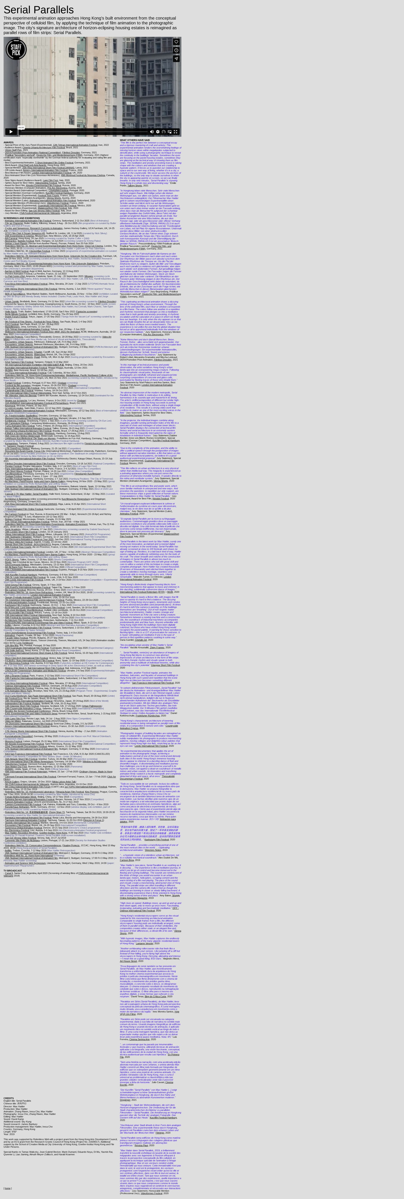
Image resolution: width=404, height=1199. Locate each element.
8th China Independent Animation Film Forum (27, 786)
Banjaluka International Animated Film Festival (28, 817)
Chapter (38, 352)
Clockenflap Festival (39, 251)
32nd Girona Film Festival (18, 585)
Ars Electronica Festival (17, 663)
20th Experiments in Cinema (19, 236)
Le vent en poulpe (14, 408)
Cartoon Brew (127, 860)
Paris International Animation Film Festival (26, 468)
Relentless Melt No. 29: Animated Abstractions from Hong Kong (37, 256)
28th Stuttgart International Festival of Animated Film (31, 489)
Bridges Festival (13, 519)
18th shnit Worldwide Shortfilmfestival (24, 610)
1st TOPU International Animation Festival (86, 786)
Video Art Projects (14, 337)
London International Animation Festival (51, 172)
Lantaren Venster (144, 943)
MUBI (170, 592)
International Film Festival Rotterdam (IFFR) (142, 592)
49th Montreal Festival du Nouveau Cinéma (83, 175)
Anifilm (8, 625)
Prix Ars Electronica (57, 188)
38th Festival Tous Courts (18, 547)
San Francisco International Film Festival (153, 683)
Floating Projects (71, 845)
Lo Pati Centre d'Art (15, 276)
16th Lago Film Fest (15, 718)
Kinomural (10, 405)
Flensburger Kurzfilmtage (87, 473)
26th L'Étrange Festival (16, 675)
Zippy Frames (157, 647)
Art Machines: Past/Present (19, 481)
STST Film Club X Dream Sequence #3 (25, 233)
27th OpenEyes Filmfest (17, 448)
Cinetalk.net (141, 640)
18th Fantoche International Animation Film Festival (31, 678)
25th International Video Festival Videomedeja (28, 393)
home (8, 1188)
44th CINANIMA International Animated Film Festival (31, 569)
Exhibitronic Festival (15, 420)
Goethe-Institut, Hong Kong (53, 833)
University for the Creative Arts (86, 256)
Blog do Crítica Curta (155, 996)
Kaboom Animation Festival (18, 802)
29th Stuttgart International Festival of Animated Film (31, 347)
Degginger (125, 1100)
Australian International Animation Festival (26, 367)
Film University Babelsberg (85, 263)
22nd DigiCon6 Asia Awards (32, 165)
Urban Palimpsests (92, 706)
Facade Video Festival (16, 638)
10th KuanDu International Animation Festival (27, 587)
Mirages (89, 276)
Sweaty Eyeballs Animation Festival (23, 597)
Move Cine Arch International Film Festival (26, 658)
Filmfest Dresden (71, 152)
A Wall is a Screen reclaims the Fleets (24, 433)
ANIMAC (9, 769)
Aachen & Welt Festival (16, 271)
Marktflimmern (12, 326)
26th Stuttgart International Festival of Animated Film (31, 853)
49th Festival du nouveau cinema (22, 617)
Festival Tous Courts (48, 195)
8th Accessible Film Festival (19, 612)
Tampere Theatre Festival (20, 446)
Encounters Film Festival (17, 825)
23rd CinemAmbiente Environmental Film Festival (30, 632)
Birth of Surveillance (15, 294)
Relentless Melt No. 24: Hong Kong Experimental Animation (35, 375)
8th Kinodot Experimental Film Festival (24, 744)
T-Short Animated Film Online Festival (54, 162)
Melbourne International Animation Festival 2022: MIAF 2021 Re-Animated (42, 331)
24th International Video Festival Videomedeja (28, 615)
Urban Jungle (12, 301)
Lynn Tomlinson (24, 643)
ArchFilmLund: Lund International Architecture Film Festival (35, 607)
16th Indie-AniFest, (14, 650)
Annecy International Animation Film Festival (45, 170)
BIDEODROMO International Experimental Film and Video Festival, (39, 622)
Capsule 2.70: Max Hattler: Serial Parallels (26, 494)
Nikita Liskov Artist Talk (64, 781)
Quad (37, 357)
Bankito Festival (26, 241)
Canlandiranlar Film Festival (19, 390)
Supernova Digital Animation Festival (23, 827)
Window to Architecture (94, 761)
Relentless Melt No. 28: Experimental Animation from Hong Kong (37, 263)
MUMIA (9, 370)
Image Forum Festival (16, 316)
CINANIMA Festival (58, 190)
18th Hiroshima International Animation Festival (28, 701)
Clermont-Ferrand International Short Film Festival (30, 776)
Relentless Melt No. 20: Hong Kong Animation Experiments (34, 524)
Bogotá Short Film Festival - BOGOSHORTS (28, 544)
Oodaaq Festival (13, 476)
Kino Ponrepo (92, 791)
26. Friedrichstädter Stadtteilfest (21, 415)
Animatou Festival (129, 513)
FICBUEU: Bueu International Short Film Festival (29, 660)
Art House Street (128, 961)
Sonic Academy (13, 529)
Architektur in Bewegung (17, 499)
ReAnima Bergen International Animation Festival (29, 799)
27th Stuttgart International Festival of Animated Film (31, 749)
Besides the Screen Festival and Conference (28, 711)
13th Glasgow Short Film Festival (22, 706)
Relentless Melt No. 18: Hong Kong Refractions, (29, 592)
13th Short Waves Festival (18, 471)
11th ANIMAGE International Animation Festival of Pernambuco (36, 403)
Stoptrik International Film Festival (22, 822)
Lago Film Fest (50, 180)
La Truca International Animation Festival (25, 372)
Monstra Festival (13, 741)
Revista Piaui (141, 1145)
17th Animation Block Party (18, 691)
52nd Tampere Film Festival (19, 362)
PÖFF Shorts (12, 559)
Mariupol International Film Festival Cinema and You (31, 418)
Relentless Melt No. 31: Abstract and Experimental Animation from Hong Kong (44, 246)
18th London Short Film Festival (21, 532)
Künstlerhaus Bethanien (17, 807)
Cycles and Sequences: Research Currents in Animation (33, 228)
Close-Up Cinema (94, 246)
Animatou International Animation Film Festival (52, 200)
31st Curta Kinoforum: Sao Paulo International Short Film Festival (38, 696)
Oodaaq (62, 383)
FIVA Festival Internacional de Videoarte (40, 213)
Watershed (39, 354)
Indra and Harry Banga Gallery (49, 481)
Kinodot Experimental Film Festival (43, 185)
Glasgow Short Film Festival (165, 665)
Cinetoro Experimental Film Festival (23, 804)
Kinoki (8, 562)
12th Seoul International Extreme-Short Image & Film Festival (36, 653)
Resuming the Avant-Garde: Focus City (25, 451)
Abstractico (10, 241)
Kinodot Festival (161, 498)
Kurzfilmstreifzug (13, 473)
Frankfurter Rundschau (148, 715)
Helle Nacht (11, 311)
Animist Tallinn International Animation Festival (28, 428)
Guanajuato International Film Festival (57, 205)
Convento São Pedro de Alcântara (22, 840)
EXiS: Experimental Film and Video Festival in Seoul (31, 713)
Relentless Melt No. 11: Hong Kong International (28, 855)
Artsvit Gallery (12, 781)
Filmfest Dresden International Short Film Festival (30, 463)
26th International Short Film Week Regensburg (29, 761)
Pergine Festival (13, 466)
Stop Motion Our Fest (16, 766)
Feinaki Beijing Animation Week (20, 797)
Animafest (10, 635)
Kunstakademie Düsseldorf (19, 736)
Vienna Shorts (54, 198)
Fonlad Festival (13, 383)
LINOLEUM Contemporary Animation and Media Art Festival (35, 670)
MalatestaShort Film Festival (52, 208)
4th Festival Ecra (13, 698)
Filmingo (160, 1132)
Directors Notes (153, 850)
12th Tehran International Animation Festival (75, 145)
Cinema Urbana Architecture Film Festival (44, 147)
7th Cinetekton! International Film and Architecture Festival (34, 600)
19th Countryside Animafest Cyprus (23, 708)
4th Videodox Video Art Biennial (20, 395)
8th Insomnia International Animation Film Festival (30, 458)
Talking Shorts (135, 185)
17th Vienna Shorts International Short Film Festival (31, 731)
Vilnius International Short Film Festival (24, 534)
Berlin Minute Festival (16, 314)
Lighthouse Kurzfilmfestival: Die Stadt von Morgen (30, 438)
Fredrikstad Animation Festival (20, 602)
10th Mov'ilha (11, 645)
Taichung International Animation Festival (25, 820)
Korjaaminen (11, 443)
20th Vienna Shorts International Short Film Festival (31, 289)
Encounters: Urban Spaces (19, 342)
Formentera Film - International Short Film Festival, (31, 486)
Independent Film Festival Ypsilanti (22, 703)
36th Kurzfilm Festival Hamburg (21, 574)
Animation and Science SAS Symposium (25, 863)
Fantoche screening (86, 311)
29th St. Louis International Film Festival (25, 577)
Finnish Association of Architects (101, 443)
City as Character (14, 223)
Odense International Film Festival (22, 685)
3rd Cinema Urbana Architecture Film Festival (28, 431)
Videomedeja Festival (46, 183)
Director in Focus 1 (93, 820)
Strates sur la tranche (16, 400)
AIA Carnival (11, 238)
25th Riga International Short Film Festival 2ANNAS (48, 167)
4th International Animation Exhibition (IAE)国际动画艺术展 (34, 364)
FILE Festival (12, 324)
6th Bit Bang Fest (14, 567)
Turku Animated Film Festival (20, 425)
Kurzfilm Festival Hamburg (59, 193)
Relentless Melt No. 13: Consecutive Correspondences (33, 845)
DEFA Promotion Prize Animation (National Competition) (33, 152)
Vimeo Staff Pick (13, 150)
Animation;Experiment (76, 524)
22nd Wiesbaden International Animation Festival (29, 410)
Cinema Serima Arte (139, 1039)
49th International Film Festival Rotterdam (26, 771)
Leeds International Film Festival (151, 746)
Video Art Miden (13, 721)
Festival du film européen (18, 385)
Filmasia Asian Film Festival (70, 791)
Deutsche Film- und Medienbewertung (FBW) (59, 155)
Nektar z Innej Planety (16, 243)
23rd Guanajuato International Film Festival (27, 648)
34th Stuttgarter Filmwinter (18, 537)
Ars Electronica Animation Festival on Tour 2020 (29, 539)
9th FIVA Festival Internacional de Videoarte (27, 784)
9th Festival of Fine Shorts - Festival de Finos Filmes (32, 321)
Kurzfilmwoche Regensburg (76, 499)
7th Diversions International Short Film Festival (28, 723)
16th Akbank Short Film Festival (21, 759)
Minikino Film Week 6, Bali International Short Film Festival (34, 668)
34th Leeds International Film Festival (24, 579)
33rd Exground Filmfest (17, 564)
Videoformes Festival (57, 203)
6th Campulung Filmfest (17, 423)
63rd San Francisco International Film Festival (28, 754)
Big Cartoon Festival (15, 514)
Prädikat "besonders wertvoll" (20, 155)
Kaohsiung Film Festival (17, 605)
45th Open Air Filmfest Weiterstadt (22, 436)
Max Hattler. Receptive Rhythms (21, 833)
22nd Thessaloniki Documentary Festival (26, 746)
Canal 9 (9, 873)
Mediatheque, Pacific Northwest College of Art (89, 375)
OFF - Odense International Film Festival (149, 909)
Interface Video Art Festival (18, 542)
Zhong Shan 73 (57, 812)
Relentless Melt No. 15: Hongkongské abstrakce (29, 791)
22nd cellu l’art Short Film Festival (22, 388)
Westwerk (49, 433)
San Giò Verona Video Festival (44, 210)
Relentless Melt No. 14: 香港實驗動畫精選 (26, 812)
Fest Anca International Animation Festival (26, 284)
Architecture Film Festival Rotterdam (23, 620)
